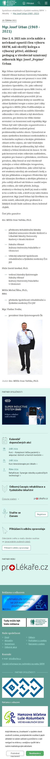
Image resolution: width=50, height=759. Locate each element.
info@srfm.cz (15, 658)
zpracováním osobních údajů (17, 541)
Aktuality (5, 13)
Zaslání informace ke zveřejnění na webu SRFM (23, 663)
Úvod (7, 637)
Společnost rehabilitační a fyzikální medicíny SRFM (23, 10)
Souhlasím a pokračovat (35, 754)
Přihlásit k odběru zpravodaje (16, 548)
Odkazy (31, 637)
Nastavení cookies (36, 644)
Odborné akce (11, 647)
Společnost (10, 644)
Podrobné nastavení (15, 754)
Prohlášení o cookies (37, 640)
